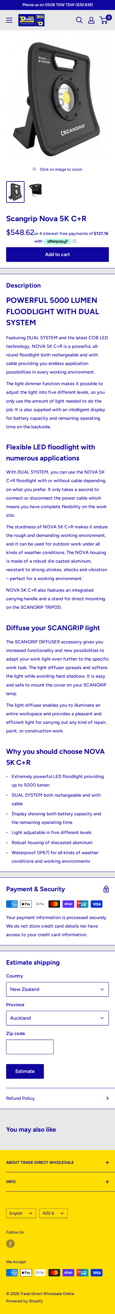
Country (14, 976)
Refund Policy (20, 1098)
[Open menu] (9, 20)
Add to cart (57, 254)
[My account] (91, 20)
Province (15, 1004)
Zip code (15, 1033)
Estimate (25, 1071)
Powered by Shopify (24, 1301)
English (16, 1213)
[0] (104, 20)
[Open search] (79, 20)
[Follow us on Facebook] (10, 1243)
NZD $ (48, 1213)
